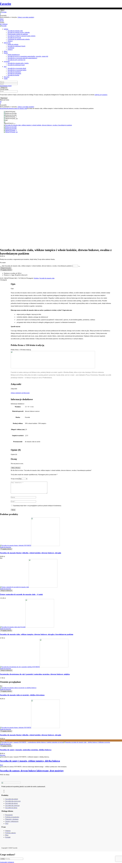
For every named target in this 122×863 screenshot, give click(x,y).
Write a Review (16, 468)
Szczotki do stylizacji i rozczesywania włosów (21, 36)
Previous (2, 755)
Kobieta (9, 108)
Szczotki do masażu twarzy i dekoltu (19, 32)
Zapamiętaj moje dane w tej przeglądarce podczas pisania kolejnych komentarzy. (37, 505)
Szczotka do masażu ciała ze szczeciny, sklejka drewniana (22, 695)
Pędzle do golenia (13, 44)
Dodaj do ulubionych (6, 590)
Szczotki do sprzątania (14, 73)
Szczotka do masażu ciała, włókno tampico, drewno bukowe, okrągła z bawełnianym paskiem (36, 634)
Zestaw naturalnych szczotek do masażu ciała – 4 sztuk (21, 594)
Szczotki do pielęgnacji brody (16, 46)
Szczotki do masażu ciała (15, 31)
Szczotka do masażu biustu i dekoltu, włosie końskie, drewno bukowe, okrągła (30, 553)
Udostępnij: (3, 280)
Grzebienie (11, 48)
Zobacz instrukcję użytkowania (20, 393)
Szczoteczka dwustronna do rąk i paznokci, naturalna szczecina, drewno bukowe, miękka (35, 674)
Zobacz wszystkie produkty (26, 17)
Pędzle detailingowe (14, 54)
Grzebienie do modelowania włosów (19, 39)
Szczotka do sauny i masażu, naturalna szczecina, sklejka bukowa (25, 750)
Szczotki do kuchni (13, 75)
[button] (61, 14)
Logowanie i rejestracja (7, 862)
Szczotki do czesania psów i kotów (18, 63)
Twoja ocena (14, 479)
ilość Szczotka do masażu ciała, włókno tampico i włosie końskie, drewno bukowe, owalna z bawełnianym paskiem (37, 266)
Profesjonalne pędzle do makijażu (18, 34)
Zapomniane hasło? (6, 86)
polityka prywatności (101, 94)
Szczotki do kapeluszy (14, 72)
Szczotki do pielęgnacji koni (16, 65)
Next (1, 765)
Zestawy (10, 41)
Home (2, 108)
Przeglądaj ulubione (6, 270)
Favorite (5, 3)
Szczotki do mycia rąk (14, 37)
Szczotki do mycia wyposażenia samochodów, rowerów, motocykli (28, 56)
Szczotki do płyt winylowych (16, 60)
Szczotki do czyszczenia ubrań (17, 68)
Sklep (5, 108)
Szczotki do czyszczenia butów (17, 70)
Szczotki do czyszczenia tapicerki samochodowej (22, 58)
